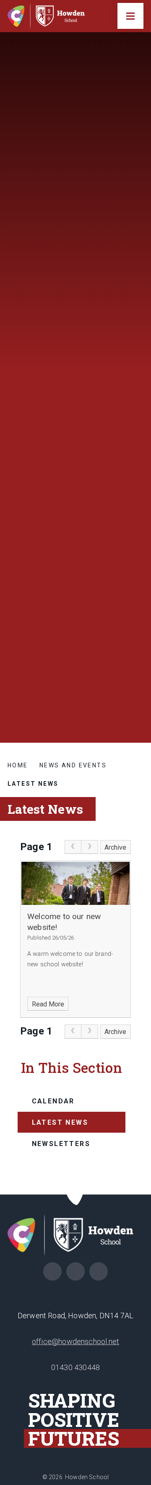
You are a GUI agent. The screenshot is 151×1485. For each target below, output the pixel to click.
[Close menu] (130, 16)
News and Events (73, 765)
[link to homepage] (49, 16)
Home (18, 765)
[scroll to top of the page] (75, 1194)
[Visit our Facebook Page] (52, 1271)
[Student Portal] (75, 1271)
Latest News (33, 783)
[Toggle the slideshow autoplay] (137, 661)
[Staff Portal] (98, 1271)
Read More (48, 1004)
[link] (73, 847)
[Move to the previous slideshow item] (137, 641)
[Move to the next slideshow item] (137, 620)
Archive (115, 847)
